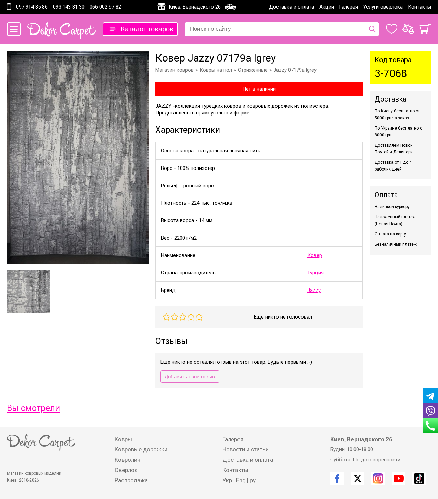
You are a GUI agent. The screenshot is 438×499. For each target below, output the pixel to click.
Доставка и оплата (291, 7)
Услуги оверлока (383, 7)
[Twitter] (357, 478)
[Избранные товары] (391, 29)
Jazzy (314, 290)
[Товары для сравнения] (408, 29)
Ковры (123, 439)
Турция (315, 273)
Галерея (348, 7)
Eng (241, 480)
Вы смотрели (33, 408)
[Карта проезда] (230, 7)
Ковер (314, 255)
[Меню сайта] (14, 29)
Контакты (419, 7)
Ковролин (127, 459)
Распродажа (131, 480)
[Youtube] (398, 478)
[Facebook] (337, 478)
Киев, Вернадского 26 (195, 7)
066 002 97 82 (105, 7)
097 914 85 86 (32, 7)
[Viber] (430, 410)
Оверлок (126, 470)
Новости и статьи (245, 449)
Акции (326, 7)
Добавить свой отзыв (190, 376)
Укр (227, 480)
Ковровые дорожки (141, 449)
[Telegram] (430, 395)
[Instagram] (378, 478)
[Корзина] (425, 29)
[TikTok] (419, 478)
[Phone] (430, 425)
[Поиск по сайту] (372, 29)
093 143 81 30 (69, 7)
